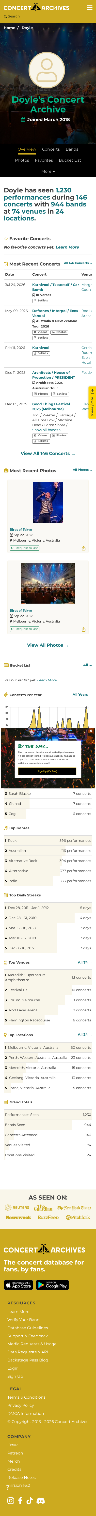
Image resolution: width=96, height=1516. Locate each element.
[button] (46, 746)
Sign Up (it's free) (47, 771)
